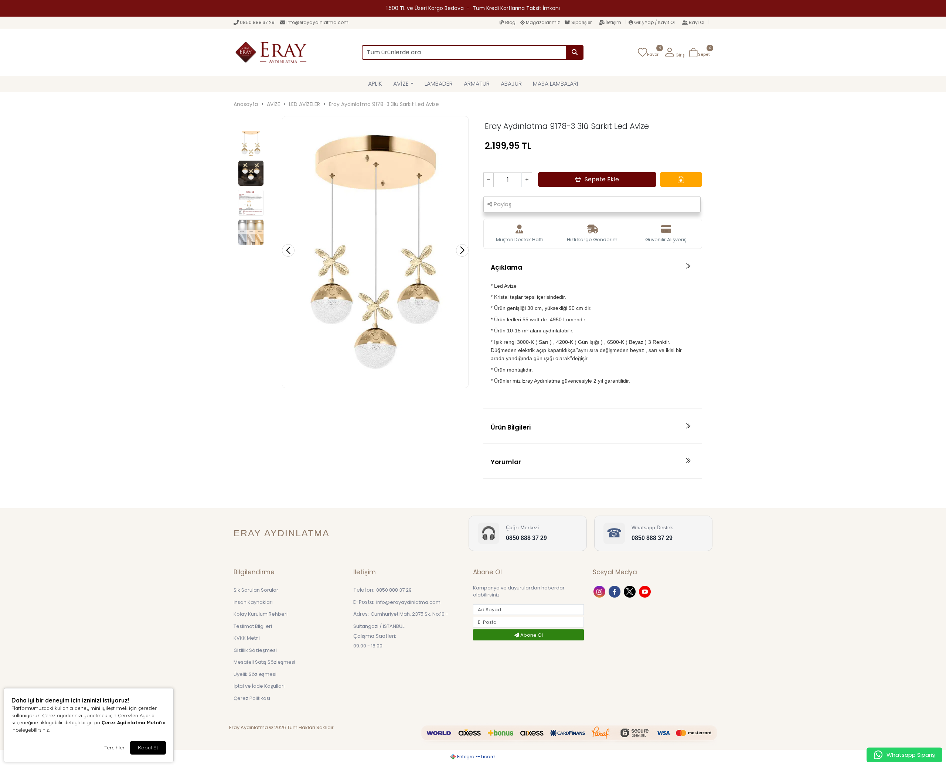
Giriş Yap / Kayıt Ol (654, 22)
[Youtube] (645, 591)
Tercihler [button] (114, 747)
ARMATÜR (477, 83)
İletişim (613, 22)
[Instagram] (600, 591)
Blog (510, 22)
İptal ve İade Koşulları (259, 686)
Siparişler (581, 22)
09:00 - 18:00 (367, 645)
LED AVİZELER (304, 104)
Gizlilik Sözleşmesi (255, 650)
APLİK (375, 83)
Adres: (361, 614)
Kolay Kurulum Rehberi (260, 614)
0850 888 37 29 (257, 22)
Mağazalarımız (543, 22)
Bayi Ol (696, 22)
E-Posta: (363, 602)
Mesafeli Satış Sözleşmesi (264, 662)
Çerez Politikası (252, 698)
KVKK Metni (247, 638)
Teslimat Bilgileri (253, 626)
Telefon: (363, 590)
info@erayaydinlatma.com (317, 22)
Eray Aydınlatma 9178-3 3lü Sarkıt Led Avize (384, 104)
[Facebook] (615, 591)
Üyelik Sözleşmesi (255, 674)
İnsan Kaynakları (253, 602)
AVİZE (401, 83)
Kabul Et (148, 747)
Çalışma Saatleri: (374, 636)
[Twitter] (630, 591)
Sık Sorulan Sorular (256, 590)
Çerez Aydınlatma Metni (131, 722)
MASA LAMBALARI (555, 83)
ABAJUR (511, 83)
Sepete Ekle (602, 179)
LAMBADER (439, 83)
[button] (674, 52)
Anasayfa (246, 104)
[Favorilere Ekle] (681, 179)
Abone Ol (531, 635)
